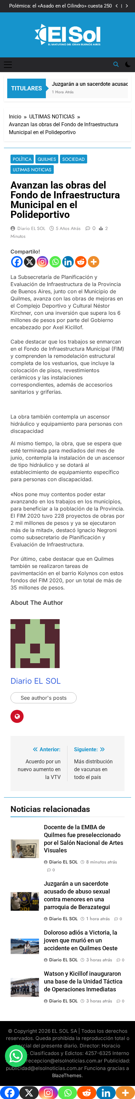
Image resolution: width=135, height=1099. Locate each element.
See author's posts (44, 698)
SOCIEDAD (73, 159)
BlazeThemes (67, 1075)
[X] (29, 261)
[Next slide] (126, 6)
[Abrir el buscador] (116, 64)
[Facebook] (17, 261)
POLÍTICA (22, 159)
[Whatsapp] (55, 261)
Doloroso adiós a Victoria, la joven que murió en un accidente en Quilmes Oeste (81, 940)
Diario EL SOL (31, 228)
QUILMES (47, 159)
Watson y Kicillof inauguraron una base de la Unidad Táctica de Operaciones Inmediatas (83, 981)
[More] (93, 261)
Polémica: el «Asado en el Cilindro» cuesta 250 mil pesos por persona (60, 6)
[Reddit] (81, 261)
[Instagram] (42, 261)
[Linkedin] (68, 261)
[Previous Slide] (116, 6)
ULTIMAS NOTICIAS (32, 169)
